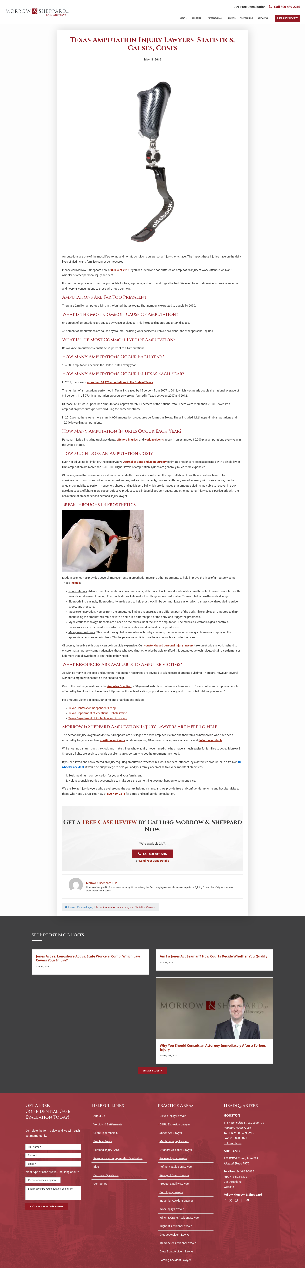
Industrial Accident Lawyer (176, 1200)
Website (229, 1186)
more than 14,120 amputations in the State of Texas (120, 382)
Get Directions (232, 1143)
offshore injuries (127, 439)
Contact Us (100, 1183)
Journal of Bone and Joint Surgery (145, 461)
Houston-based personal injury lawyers (168, 645)
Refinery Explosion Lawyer (176, 1166)
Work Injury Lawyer (171, 1209)
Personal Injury (85, 907)
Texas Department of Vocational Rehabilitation (97, 713)
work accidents (154, 439)
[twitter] (230, 1200)
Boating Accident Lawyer (175, 1260)
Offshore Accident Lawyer (175, 1149)
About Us (99, 1115)
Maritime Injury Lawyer (174, 1141)
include (75, 582)
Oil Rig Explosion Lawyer (174, 1124)
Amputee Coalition (119, 686)
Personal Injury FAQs (106, 1149)
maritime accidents (112, 740)
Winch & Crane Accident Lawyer (179, 1217)
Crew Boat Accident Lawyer (176, 1251)
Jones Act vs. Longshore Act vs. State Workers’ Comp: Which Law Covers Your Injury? (88, 958)
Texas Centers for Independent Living (92, 708)
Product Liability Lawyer (174, 1183)
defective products (210, 740)
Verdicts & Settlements (107, 1124)
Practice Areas (102, 1141)
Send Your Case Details (154, 860)
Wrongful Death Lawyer (174, 1175)
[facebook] (225, 1200)
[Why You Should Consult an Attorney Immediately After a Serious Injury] (214, 1008)
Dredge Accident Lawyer (174, 1234)
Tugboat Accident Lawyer (175, 1226)
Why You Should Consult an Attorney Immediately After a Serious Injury (213, 1047)
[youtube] (248, 1200)
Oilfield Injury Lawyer (172, 1115)
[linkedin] (242, 1200)
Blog (96, 1166)
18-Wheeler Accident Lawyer (177, 1243)
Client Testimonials (105, 1132)
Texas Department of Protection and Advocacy (97, 718)
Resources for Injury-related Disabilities (117, 1158)
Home (71, 907)
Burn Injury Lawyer (171, 1192)
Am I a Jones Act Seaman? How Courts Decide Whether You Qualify (213, 956)
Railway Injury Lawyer (173, 1158)
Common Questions (106, 1175)
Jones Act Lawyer (170, 1132)
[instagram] (236, 1200)
